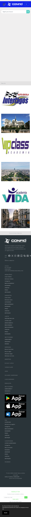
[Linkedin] (18, 256)
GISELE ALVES (8, 267)
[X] (12, 256)
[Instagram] (15, 256)
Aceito (5, 512)
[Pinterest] (28, 256)
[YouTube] (21, 256)
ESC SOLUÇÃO (8, 266)
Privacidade (19, 478)
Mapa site (3, 83)
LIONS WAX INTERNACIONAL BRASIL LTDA (14, 269)
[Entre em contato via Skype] (25, 256)
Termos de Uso (12, 478)
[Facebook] (9, 256)
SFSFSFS (7, 264)
